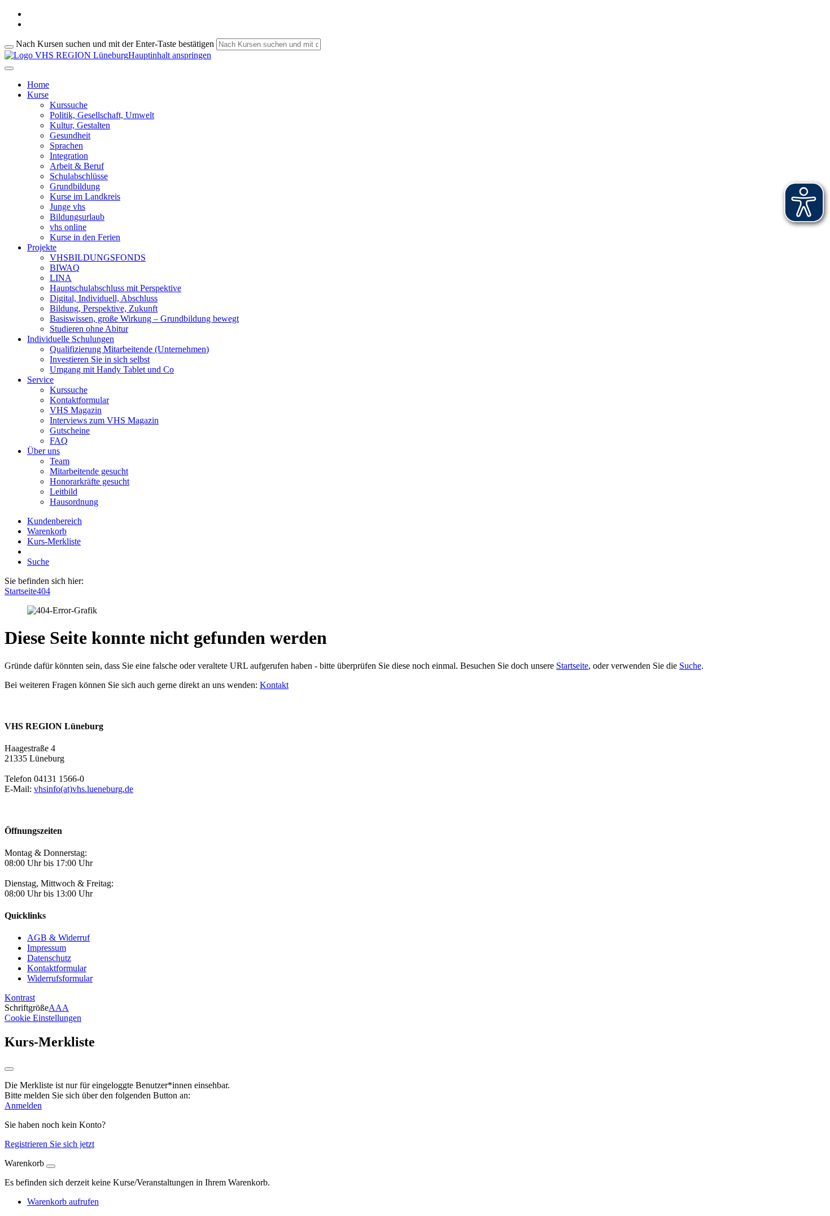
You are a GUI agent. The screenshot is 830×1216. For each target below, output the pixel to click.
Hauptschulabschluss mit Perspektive (115, 288)
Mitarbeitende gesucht (89, 471)
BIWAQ (65, 267)
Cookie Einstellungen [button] (43, 1018)
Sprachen (66, 145)
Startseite (21, 591)
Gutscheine (70, 430)
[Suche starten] (9, 47)
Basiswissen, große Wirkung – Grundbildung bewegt (144, 318)
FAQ (59, 440)
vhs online (68, 227)
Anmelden (23, 1105)
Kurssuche (69, 105)
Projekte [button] (41, 247)
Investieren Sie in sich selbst (100, 359)
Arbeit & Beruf (77, 166)
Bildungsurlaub (77, 217)
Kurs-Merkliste (54, 541)
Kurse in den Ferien (85, 237)
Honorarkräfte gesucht (89, 481)
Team (59, 461)
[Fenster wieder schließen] (9, 1069)
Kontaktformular (79, 400)
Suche (38, 561)
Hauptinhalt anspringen (169, 55)
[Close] (50, 1166)
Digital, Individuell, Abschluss (104, 298)
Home (38, 84)
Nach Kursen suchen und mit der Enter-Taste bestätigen (115, 44)
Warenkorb (47, 531)
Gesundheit (70, 135)
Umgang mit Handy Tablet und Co (112, 369)
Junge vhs (67, 206)
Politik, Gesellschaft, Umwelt (102, 115)
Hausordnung (74, 502)
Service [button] (40, 379)
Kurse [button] (38, 94)
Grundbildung (75, 186)
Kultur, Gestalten (80, 125)
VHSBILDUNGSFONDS (98, 257)
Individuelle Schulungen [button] (70, 339)
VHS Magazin (76, 410)
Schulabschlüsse (79, 176)
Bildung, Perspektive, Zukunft (104, 308)
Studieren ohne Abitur (89, 329)
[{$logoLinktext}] (66, 55)
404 (43, 591)
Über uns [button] (43, 451)
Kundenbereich (54, 521)
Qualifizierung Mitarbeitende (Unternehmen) (129, 349)
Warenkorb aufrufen (63, 1201)
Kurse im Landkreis (85, 196)
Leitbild (63, 491)
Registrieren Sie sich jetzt (49, 1144)
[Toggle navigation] (9, 68)
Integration (69, 156)
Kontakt (274, 685)
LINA (61, 278)
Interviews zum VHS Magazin (104, 420)
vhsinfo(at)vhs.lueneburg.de (83, 789)
